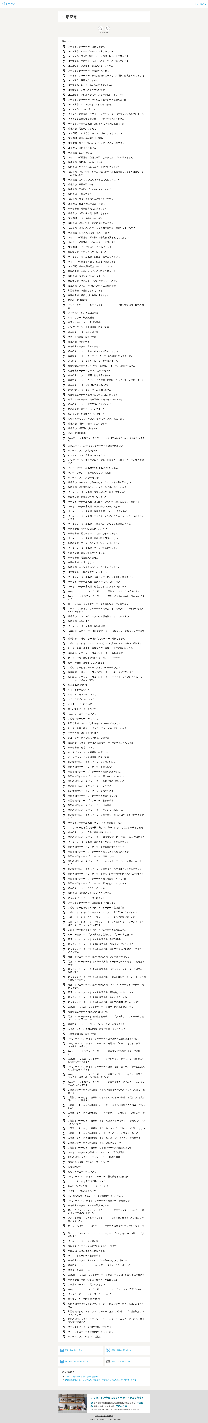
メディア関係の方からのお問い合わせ (81, 1377)
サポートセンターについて (104, 1416)
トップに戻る (200, 4)
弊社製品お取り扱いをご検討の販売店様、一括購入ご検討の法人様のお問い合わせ (100, 1380)
